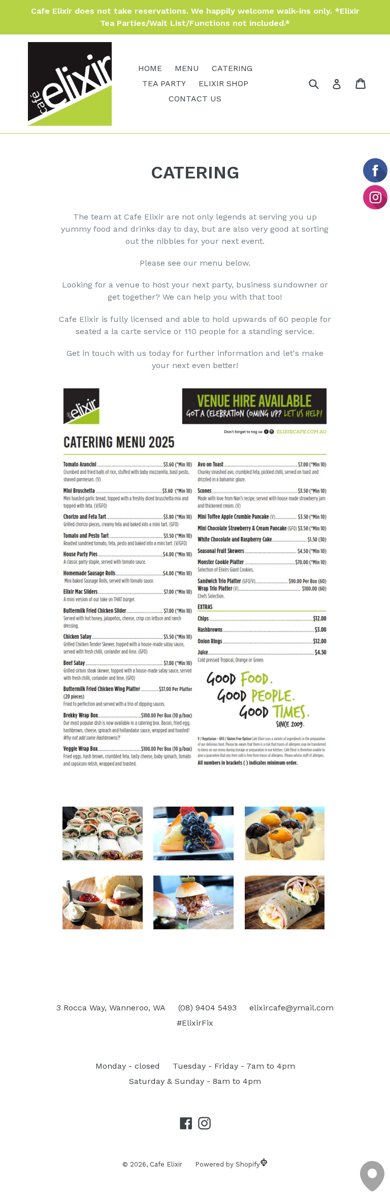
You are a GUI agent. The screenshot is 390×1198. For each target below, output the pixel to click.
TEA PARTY (164, 83)
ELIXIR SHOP (223, 83)
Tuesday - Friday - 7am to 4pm (234, 1066)
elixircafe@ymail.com (291, 1007)
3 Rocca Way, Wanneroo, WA (111, 1007)
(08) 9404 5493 (207, 1007)
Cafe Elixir (166, 1164)
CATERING (232, 68)
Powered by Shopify (227, 1164)
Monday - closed (127, 1066)
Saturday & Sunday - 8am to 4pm (195, 1081)
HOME (150, 68)
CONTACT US (195, 98)
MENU (187, 68)
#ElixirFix (195, 1023)
